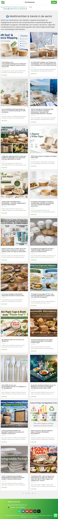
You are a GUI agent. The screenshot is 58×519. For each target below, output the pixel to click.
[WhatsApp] (19, 511)
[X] (38, 511)
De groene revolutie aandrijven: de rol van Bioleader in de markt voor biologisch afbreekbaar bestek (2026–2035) (43, 386)
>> (35, 493)
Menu (54, 2)
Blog (30, 7)
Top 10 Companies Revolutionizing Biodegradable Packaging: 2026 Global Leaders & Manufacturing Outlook (13, 477)
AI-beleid (30, 517)
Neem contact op (14, 502)
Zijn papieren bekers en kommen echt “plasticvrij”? (13, 340)
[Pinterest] (31, 511)
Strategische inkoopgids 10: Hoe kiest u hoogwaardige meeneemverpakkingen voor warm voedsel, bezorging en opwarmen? (42, 204)
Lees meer (4, 75)
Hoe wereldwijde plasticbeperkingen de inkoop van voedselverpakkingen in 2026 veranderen (14, 110)
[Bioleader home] (3, 2)
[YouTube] (27, 511)
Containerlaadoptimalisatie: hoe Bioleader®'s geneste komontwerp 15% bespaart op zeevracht (13, 432)
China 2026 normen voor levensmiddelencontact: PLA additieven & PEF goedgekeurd (14, 386)
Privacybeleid (24, 517)
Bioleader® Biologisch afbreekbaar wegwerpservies (14, 7)
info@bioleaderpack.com (20, 505)
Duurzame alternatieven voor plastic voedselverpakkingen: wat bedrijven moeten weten (42, 341)
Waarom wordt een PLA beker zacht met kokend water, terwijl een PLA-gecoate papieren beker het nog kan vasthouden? (14, 250)
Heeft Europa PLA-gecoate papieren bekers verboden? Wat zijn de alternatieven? (42, 432)
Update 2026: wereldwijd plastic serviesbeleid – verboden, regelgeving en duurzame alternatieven (14, 203)
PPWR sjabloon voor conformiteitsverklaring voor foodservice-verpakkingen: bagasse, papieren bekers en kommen (14, 64)
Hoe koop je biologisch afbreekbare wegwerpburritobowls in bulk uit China (13, 294)
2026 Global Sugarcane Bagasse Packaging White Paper (43, 157)
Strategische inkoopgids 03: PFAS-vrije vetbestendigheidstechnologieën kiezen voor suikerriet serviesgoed (43, 295)
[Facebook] (23, 511)
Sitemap (36, 517)
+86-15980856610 (20, 507)
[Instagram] (34, 511)
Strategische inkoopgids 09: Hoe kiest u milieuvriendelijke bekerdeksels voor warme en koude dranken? (42, 250)
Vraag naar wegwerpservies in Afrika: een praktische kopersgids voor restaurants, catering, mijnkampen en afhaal (14, 157)
